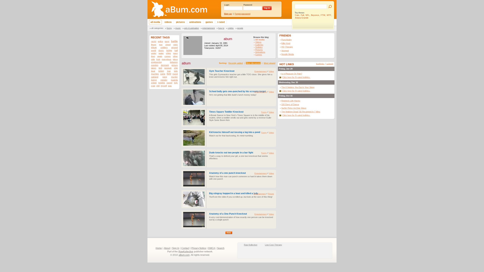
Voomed (285, 50)
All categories (157, 28)
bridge (169, 50)
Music (178, 28)
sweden (154, 65)
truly (158, 59)
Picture (271, 194)
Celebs (231, 28)
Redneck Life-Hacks (290, 101)
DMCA (211, 248)
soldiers (164, 47)
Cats (297, 15)
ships (168, 53)
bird (160, 68)
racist (153, 41)
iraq (169, 71)
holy (176, 83)
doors (161, 50)
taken (153, 68)
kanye (154, 80)
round (175, 74)
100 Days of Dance (290, 104)
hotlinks (320, 64)
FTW (323, 15)
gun (160, 44)
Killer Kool (285, 43)
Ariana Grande (301, 18)
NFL (307, 15)
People (240, 28)
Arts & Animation (191, 28)
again (159, 56)
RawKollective (185, 251)
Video (271, 71)
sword (169, 83)
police (160, 41)
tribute (154, 47)
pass (175, 53)
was (170, 86)
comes (167, 56)
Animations (260, 52)
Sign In (175, 248)
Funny (169, 28)
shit (158, 86)
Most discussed (253, 63)
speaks (164, 80)
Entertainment (208, 28)
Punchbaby (286, 40)
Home (159, 248)
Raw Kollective (250, 245)
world (153, 50)
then (153, 56)
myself (164, 86)
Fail (302, 15)
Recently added (235, 63)
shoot (168, 44)
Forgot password (242, 14)
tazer (167, 41)
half (176, 50)
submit (329, 64)
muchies (155, 74)
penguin (167, 68)
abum (228, 39)
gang (164, 77)
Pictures (259, 50)
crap (153, 86)
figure (153, 44)
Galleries (259, 45)
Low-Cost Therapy (273, 245)
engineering (156, 62)
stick (175, 44)
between (174, 62)
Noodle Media (287, 54)
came (162, 74)
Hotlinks (259, 47)
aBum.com (184, 255)
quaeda (174, 80)
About (167, 248)
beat (153, 71)
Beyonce (315, 15)
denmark (165, 65)
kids (176, 71)
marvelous (166, 59)
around (174, 47)
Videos (258, 42)
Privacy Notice (198, 248)
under (153, 53)
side (153, 59)
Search (220, 248)
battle (174, 41)
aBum (186, 63)
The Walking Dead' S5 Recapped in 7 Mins (300, 111)
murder (174, 77)
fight (169, 74)
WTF (329, 15)
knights (161, 83)
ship (176, 68)
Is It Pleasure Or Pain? (291, 74)
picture (174, 65)
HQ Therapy (287, 47)
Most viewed (269, 63)
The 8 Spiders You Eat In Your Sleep (297, 87)
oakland (154, 77)
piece (175, 59)
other (175, 56)
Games (258, 54)
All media (259, 40)
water (161, 53)
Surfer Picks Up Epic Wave (293, 108)
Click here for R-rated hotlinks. (296, 77)
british (161, 71)
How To (221, 28)
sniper (154, 83)
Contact (185, 248)
